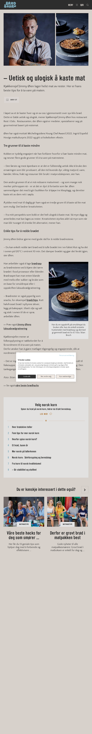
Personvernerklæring (66, 355)
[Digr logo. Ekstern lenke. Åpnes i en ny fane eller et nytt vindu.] (19, 357)
